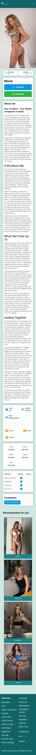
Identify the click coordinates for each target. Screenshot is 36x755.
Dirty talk (5, 735)
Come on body (7, 724)
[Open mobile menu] (32, 4)
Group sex (23, 702)
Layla (18, 556)
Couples (5, 713)
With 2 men (23, 727)
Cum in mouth (7, 721)
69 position (6, 702)
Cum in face (6, 717)
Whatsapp (19, 94)
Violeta (18, 598)
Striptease (23, 719)
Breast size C (14, 418)
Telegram (20, 87)
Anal (3, 706)
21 (10, 410)
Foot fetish (23, 698)
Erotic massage (8, 742)
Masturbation (24, 706)
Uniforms (22, 723)
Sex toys (22, 716)
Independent (24, 732)
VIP (20, 736)
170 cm (28, 410)
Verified (22, 741)
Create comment (12, 502)
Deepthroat (6, 732)
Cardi (18, 682)
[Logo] (5, 4)
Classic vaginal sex (9, 710)
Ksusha (18, 640)
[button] (13, 66)
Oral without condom (23, 710)
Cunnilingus (6, 728)
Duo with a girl (7, 739)
